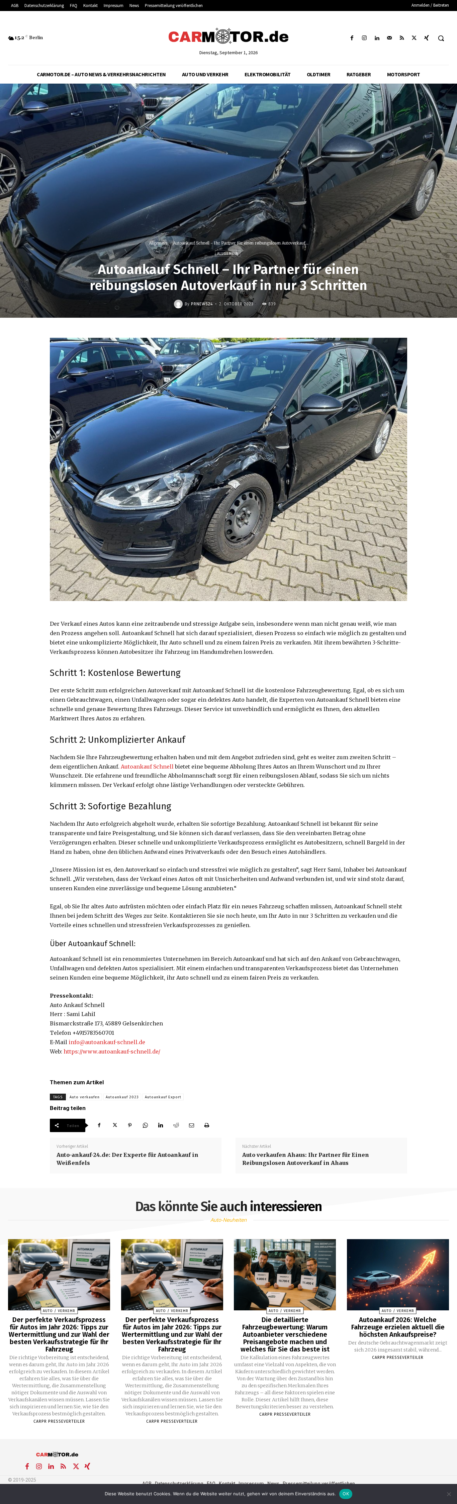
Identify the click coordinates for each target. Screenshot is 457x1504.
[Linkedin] (376, 38)
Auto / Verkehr (59, 1311)
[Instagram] (364, 38)
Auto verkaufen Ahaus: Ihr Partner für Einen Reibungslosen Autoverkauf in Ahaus (305, 1158)
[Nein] (448, 1494)
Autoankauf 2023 (122, 1097)
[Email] (191, 1125)
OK (346, 1493)
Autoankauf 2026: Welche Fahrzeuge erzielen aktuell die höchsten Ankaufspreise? (398, 1327)
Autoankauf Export (163, 1097)
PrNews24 (202, 304)
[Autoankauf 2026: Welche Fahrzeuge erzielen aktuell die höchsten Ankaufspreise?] (398, 1275)
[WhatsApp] (145, 1125)
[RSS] (401, 38)
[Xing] (426, 38)
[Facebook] (352, 38)
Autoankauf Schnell (147, 766)
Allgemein (158, 242)
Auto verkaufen (85, 1097)
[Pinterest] (129, 1125)
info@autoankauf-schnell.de (107, 1042)
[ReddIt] (176, 1125)
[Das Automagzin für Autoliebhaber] (228, 36)
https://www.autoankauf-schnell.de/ (112, 1051)
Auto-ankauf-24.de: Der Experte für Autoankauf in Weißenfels (127, 1158)
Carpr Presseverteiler (59, 1421)
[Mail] (389, 38)
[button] (441, 38)
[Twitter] (414, 38)
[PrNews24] (179, 304)
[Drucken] (206, 1125)
